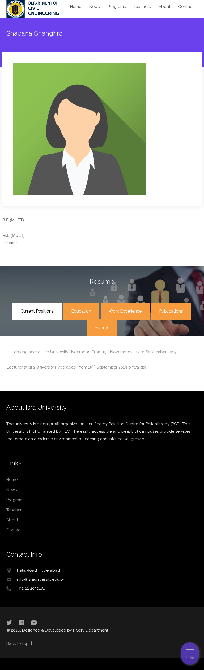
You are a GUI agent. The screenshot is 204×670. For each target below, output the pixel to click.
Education (81, 311)
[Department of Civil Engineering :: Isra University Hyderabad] (33, 8)
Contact (186, 6)
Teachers (142, 6)
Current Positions (37, 311)
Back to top (18, 643)
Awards (102, 327)
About (164, 6)
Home (75, 6)
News (94, 6)
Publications (171, 311)
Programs (117, 6)
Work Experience (125, 311)
